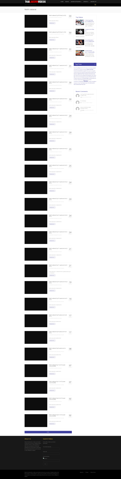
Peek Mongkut (81, 76)
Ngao (74, 76)
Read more (52, 23)
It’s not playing (83, 100)
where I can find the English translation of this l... (85, 108)
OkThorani (77, 76)
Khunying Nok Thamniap (86, 70)
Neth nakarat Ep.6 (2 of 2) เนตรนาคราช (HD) (57, 398)
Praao (80, 78)
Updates (85, 1)
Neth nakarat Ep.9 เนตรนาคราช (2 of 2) (58, 315)
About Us (81, 472)
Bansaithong (76, 67)
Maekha (87, 73)
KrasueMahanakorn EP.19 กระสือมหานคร (89, 40)
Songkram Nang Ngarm (92, 81)
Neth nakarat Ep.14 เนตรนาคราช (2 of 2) (58, 149)
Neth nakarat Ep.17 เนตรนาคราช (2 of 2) (58, 49)
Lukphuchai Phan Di (81, 73)
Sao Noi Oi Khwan (88, 79)
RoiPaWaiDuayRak (91, 78)
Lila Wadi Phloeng (84, 72)
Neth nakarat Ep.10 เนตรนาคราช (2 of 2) (58, 282)
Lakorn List (93, 1)
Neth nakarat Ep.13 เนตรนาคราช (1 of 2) (58, 199)
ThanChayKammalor (84, 83)
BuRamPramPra (83, 67)
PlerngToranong (76, 78)
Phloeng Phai (87, 76)
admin (50, 17)
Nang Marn (90, 75)
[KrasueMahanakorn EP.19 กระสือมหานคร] (80, 42)
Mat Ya (75, 75)
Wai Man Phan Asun (81, 84)
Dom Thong (79, 69)
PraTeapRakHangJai (84, 78)
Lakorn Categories (76, 1)
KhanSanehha (76, 70)
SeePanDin (81, 81)
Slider (58, 34)
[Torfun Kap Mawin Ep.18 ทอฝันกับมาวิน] (80, 22)
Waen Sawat (76, 84)
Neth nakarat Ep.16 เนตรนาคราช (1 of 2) (58, 99)
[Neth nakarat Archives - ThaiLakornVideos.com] (35, 1)
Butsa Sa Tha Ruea (89, 67)
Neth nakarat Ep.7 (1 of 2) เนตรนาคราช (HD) (57, 382)
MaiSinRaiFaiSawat (92, 73)
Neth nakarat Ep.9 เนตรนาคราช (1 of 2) (58, 332)
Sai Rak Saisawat (82, 79)
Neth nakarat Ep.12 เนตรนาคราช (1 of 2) (58, 232)
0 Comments (59, 17)
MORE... (48, 432)
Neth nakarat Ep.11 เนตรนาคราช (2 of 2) (58, 249)
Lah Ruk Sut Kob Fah (77, 72)
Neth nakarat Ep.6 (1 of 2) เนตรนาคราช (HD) (57, 415)
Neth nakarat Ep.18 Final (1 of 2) (57, 32)
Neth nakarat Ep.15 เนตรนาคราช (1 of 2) (58, 132)
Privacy (87, 472)
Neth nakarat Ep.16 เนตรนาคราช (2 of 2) (58, 82)
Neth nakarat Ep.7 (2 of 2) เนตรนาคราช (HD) (57, 365)
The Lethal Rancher (91, 83)
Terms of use (92, 472)
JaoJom (85, 69)
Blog (79, 67)
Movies (67, 1)
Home (62, 1)
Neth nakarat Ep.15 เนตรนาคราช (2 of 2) (58, 115)
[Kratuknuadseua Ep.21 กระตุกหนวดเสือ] (80, 53)
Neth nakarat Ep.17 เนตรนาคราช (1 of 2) (58, 66)
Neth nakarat (54, 17)
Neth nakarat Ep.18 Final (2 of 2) (57, 15)
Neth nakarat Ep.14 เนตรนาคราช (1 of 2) (58, 165)
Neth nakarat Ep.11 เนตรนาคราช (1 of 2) (58, 265)
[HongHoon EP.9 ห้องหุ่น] (80, 31)
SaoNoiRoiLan (76, 81)
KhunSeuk (80, 70)
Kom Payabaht (92, 70)
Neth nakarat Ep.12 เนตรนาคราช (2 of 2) (58, 215)
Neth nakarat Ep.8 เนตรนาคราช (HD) (57, 348)
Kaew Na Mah (90, 69)
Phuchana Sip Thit (92, 76)
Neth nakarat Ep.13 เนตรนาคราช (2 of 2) (58, 182)
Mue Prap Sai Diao (79, 75)
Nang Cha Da (85, 75)
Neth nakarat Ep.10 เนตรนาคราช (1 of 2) (58, 299)
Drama (29, 4)
